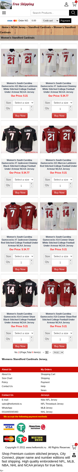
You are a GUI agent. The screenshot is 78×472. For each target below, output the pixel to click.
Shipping (45, 378)
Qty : (8, 108)
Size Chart (7, 378)
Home (5, 27)
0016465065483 (10, 412)
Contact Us (7, 386)
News (43, 390)
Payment (65, 20)
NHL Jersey (46, 412)
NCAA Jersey (18, 27)
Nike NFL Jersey (49, 400)
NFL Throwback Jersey (52, 404)
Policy (5, 382)
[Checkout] (74, 455)
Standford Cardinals (39, 27)
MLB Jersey (46, 408)
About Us (6, 374)
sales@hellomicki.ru (12, 404)
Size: (9, 102)
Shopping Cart (48, 374)
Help (43, 386)
